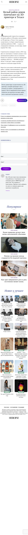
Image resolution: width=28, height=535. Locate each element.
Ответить (8, 190)
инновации (4, 105)
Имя (2, 156)
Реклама (6, 407)
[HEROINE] (14, 2)
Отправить (6, 168)
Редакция (21, 407)
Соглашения (13, 407)
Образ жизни (14, 230)
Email (2, 162)
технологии (12, 105)
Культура (11, 10)
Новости (16, 10)
